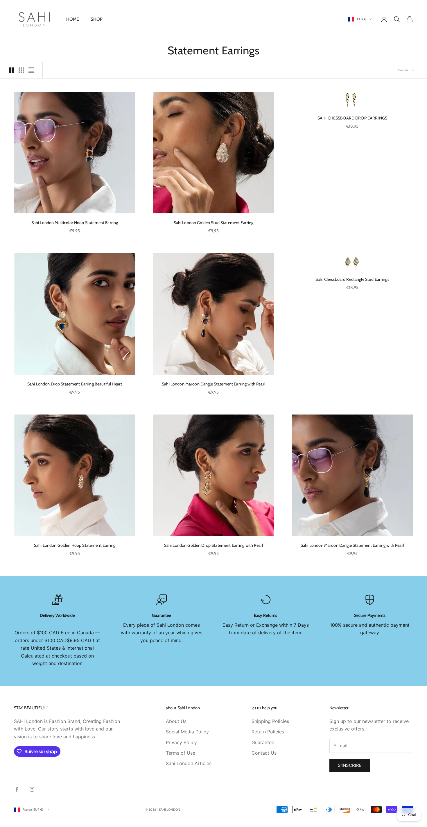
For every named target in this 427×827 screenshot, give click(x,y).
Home (72, 19)
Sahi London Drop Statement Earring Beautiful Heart (74, 384)
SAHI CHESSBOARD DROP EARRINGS (352, 118)
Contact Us (264, 753)
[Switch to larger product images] (11, 70)
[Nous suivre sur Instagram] (32, 789)
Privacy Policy (181, 742)
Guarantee (263, 742)
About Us (176, 721)
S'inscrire (350, 765)
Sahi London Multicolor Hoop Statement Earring (74, 222)
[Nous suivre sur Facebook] (17, 789)
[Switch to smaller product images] (21, 70)
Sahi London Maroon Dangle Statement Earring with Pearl (213, 384)
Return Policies (268, 732)
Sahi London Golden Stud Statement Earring (214, 222)
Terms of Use (180, 753)
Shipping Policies (270, 721)
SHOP (97, 19)
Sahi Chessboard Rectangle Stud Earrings (352, 279)
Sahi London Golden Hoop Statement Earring (74, 545)
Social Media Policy (187, 732)
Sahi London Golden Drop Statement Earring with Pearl (213, 545)
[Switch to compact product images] (31, 70)
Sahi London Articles (188, 763)
